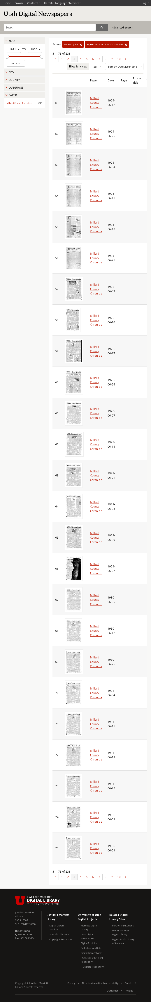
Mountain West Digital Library (120, 932)
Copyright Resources (60, 939)
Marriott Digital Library (89, 927)
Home (7, 3)
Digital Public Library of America (123, 941)
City (11, 72)
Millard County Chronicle (19, 103)
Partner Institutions (123, 925)
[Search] (102, 27)
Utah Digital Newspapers (87, 936)
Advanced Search (122, 27)
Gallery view (79, 66)
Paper (12, 95)
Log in (145, 3)
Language (15, 87)
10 (119, 59)
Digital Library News (91, 953)
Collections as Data (91, 948)
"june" (72, 44)
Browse (19, 3)
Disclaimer (112, 990)
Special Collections (59, 934)
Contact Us (34, 3)
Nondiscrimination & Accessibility (100, 983)
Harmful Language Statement (62, 3)
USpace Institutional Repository (92, 959)
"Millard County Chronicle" (106, 44)
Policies (129, 990)
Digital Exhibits (89, 943)
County (14, 80)
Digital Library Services (56, 927)
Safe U (128, 983)
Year (11, 40)
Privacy (71, 983)
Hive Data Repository (92, 966)
